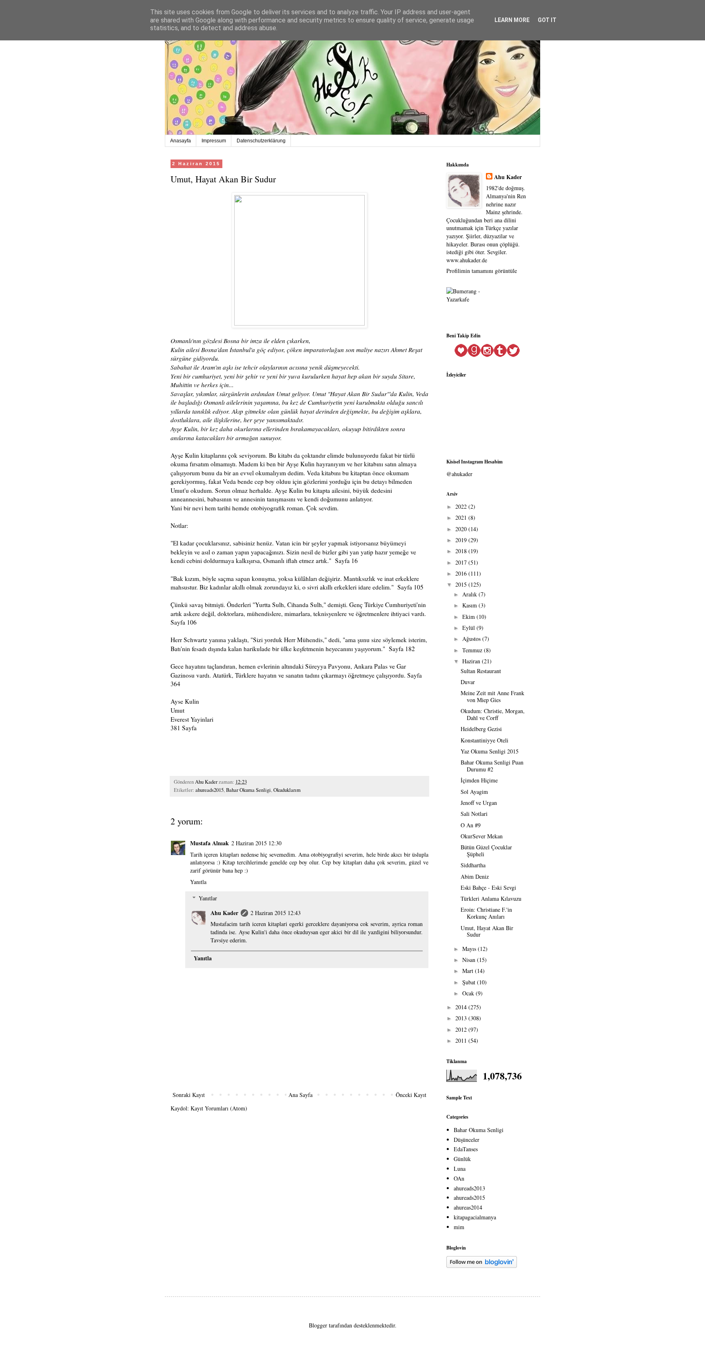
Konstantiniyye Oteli (484, 740)
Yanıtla (198, 882)
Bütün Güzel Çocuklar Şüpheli (486, 850)
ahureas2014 (468, 1207)
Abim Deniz (475, 876)
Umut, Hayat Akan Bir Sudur (487, 931)
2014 (461, 1007)
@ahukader (459, 474)
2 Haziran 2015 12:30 (256, 843)
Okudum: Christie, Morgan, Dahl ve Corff (493, 714)
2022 (461, 506)
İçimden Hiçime (479, 780)
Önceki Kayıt (411, 1095)
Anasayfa (180, 141)
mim (459, 1227)
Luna (460, 1168)
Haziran (472, 661)
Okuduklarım (287, 790)
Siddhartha (473, 865)
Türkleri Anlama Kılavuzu (491, 898)
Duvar (468, 682)
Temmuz (473, 650)
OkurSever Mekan (482, 836)
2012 (461, 1029)
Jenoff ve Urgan (479, 803)
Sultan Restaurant (481, 671)
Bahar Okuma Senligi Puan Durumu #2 (492, 765)
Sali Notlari (474, 814)
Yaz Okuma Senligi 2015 (490, 751)
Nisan (469, 960)
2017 (461, 562)
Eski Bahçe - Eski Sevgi (488, 887)
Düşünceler (466, 1139)
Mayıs (470, 949)
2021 (461, 517)
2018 (461, 551)
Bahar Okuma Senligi (248, 790)
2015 (461, 584)
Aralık (470, 594)
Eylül (469, 628)
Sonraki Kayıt (189, 1095)
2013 (461, 1018)
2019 (461, 540)
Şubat (469, 982)
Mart (468, 971)
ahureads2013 (469, 1188)
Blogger (318, 1325)
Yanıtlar (208, 898)
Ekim (469, 616)
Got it (547, 20)
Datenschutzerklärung (261, 141)
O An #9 (471, 825)
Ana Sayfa (300, 1095)
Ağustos (472, 639)
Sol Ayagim (474, 791)
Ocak (469, 993)
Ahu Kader (224, 912)
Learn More (512, 20)
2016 (461, 573)
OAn (459, 1178)
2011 (461, 1040)
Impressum (214, 141)
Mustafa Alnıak (209, 843)
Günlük (462, 1159)
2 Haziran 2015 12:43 (276, 913)
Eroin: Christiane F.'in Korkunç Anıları (486, 913)
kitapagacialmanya (475, 1217)
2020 (461, 529)
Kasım (470, 605)
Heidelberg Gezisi (481, 729)
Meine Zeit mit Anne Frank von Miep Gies (492, 696)
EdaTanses (466, 1149)
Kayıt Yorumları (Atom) (219, 1108)
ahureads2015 (209, 790)
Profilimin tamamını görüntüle (481, 271)
